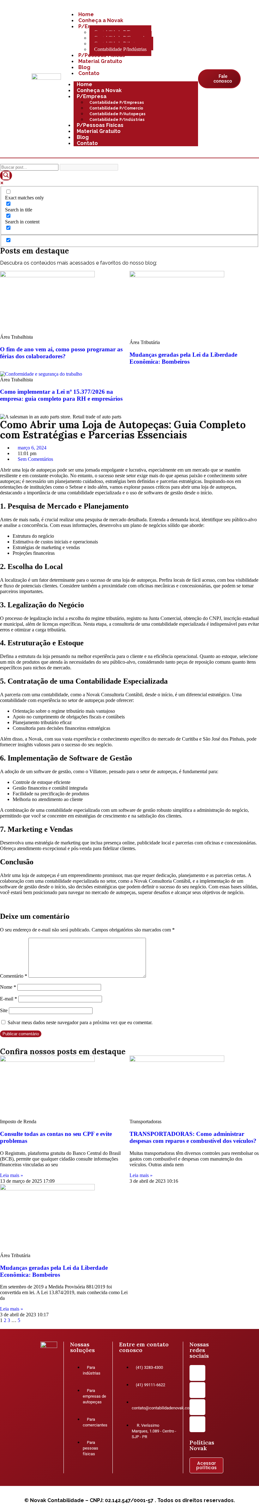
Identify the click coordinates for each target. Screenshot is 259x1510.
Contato (88, 73)
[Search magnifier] (6, 175)
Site (4, 1010)
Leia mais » (11, 1175)
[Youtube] (197, 1407)
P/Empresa (91, 96)
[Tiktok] (197, 1424)
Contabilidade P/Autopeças (117, 114)
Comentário (13, 976)
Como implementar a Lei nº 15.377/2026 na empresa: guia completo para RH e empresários (61, 395)
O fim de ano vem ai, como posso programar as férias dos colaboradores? (61, 353)
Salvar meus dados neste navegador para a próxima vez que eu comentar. (80, 1022)
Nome (8, 987)
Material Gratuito (100, 61)
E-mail (8, 998)
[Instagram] (197, 1373)
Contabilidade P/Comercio (116, 108)
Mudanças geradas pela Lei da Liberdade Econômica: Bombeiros (183, 358)
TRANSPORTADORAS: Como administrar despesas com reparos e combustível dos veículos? (193, 1137)
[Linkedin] (197, 1390)
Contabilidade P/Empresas (116, 102)
